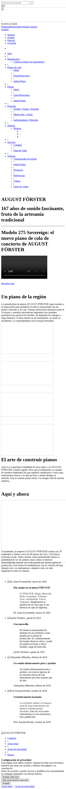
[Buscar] (31, 2)
